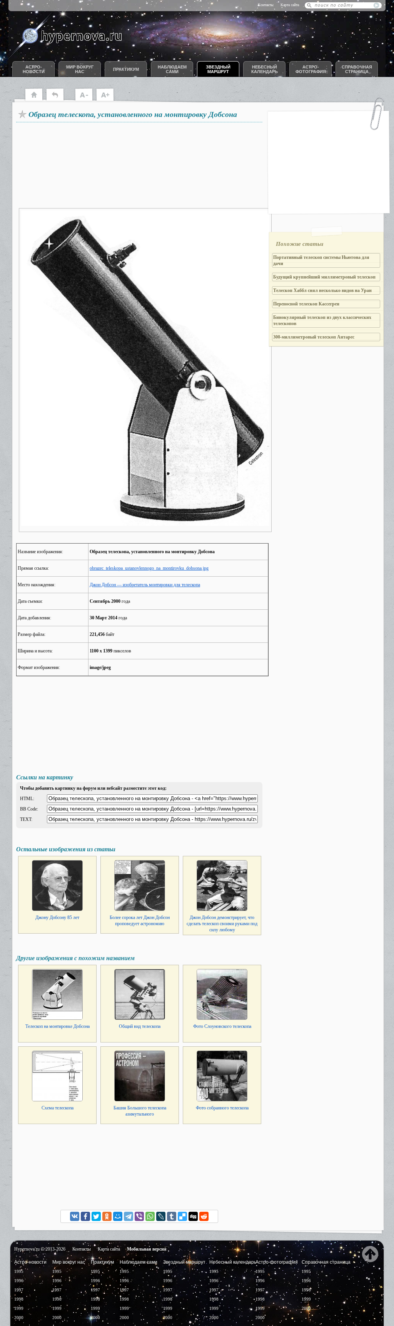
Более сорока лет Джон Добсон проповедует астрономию (140, 920)
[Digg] (193, 1216)
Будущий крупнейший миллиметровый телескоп (324, 277)
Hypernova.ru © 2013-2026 (39, 1249)
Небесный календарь (264, 69)
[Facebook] (85, 1216)
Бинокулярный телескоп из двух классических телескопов (322, 320)
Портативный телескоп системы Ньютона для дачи (321, 260)
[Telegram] (128, 1216)
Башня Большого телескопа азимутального (140, 1111)
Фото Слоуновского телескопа (222, 1026)
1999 (18, 1308)
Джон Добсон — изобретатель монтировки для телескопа (145, 584)
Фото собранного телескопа (222, 1108)
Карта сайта (289, 5)
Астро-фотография (311, 69)
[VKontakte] (74, 1216)
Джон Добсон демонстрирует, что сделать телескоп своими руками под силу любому (222, 923)
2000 (18, 1317)
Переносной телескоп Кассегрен (306, 304)
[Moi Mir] (117, 1216)
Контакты (266, 5)
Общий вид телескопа (139, 1026)
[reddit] (204, 1216)
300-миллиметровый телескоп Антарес (313, 337)
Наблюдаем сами (172, 69)
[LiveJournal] (160, 1216)
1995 (18, 1271)
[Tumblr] (171, 1216)
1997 (18, 1290)
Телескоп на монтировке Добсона (57, 1026)
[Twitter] (96, 1216)
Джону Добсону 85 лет (57, 917)
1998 (18, 1299)
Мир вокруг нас (79, 69)
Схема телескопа (57, 1108)
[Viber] (139, 1216)
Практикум (126, 69)
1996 (18, 1280)
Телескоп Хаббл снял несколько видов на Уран (322, 290)
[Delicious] (182, 1216)
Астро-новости (34, 69)
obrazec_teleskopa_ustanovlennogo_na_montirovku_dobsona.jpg (149, 568)
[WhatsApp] (150, 1216)
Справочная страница (357, 69)
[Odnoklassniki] (107, 1216)
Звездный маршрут (218, 69)
